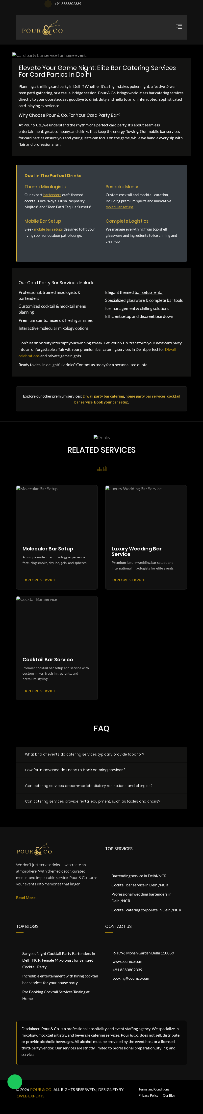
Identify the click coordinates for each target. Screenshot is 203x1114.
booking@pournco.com (131, 978)
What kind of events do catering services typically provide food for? (84, 754)
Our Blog (169, 1095)
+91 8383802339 (67, 3)
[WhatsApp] (14, 1081)
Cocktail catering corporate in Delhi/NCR (146, 909)
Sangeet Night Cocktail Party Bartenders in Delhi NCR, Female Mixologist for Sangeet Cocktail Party (58, 960)
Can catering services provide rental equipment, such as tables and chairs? (92, 801)
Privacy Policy (148, 1095)
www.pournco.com (127, 961)
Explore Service (40, 580)
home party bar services (146, 396)
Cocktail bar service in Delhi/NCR (139, 884)
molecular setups (119, 207)
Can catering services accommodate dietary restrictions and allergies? (88, 785)
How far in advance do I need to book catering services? (75, 769)
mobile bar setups (48, 229)
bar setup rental (149, 292)
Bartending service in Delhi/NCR (139, 875)
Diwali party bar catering (103, 396)
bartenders (52, 194)
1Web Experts (30, 1095)
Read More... (27, 897)
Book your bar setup (111, 402)
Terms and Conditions (154, 1089)
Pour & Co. (41, 1089)
